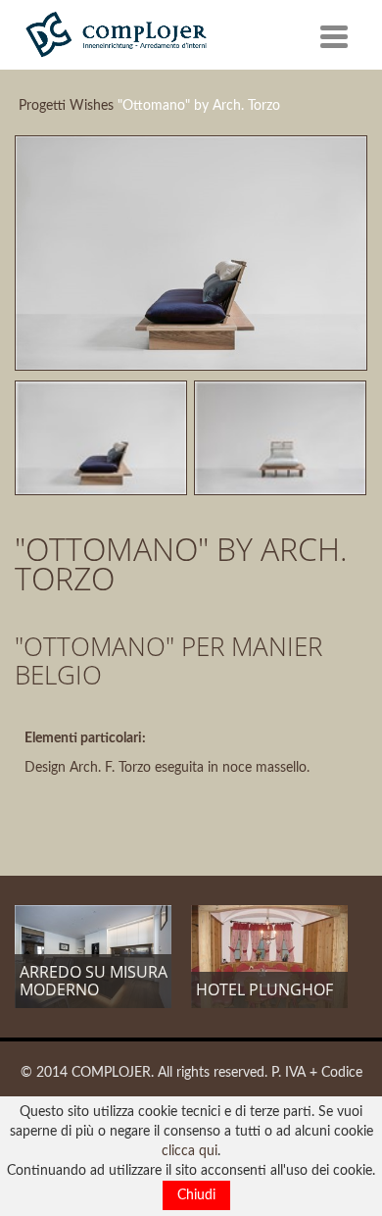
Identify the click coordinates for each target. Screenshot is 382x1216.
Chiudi (196, 1195)
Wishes (92, 106)
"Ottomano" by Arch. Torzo (199, 106)
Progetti (42, 106)
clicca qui (189, 1151)
